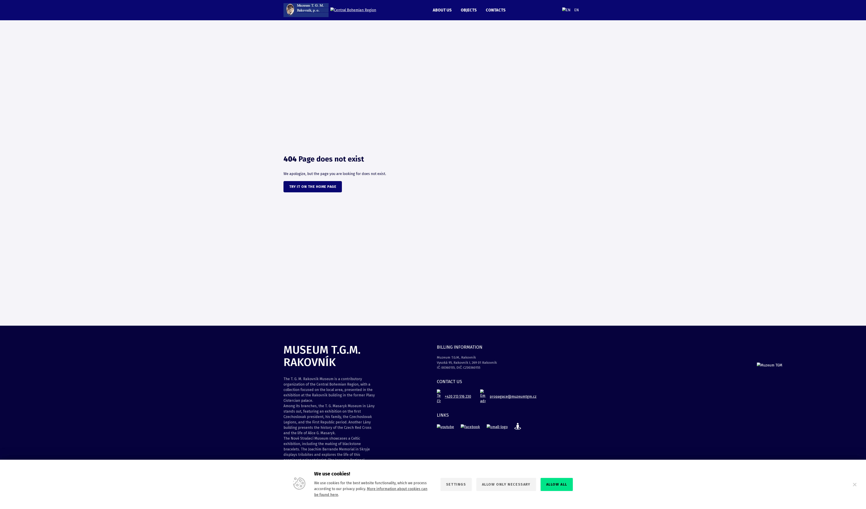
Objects (469, 10)
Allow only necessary (506, 484)
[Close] (854, 484)
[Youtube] (445, 427)
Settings (456, 484)
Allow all (556, 484)
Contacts (496, 10)
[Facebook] (470, 427)
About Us (442, 10)
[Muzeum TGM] (306, 10)
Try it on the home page (312, 186)
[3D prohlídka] (517, 427)
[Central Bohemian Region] (353, 10)
